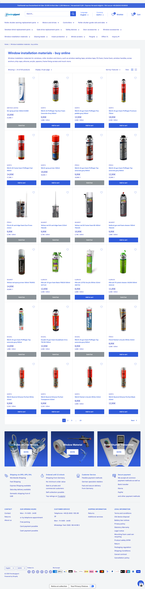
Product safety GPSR (122, 540)
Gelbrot (44, 222)
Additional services (95, 517)
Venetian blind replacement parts (17, 29)
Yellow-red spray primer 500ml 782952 (21, 282)
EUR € (20, 568)
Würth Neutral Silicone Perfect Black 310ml (122, 398)
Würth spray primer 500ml (50, 168)
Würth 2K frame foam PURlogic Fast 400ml (20, 169)
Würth (43, 108)
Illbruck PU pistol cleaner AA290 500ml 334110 (123, 283)
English (8, 568)
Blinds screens (77, 37)
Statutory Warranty (121, 527)
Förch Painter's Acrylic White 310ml (121, 340)
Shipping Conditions (122, 551)
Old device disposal (121, 517)
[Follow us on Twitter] (33, 571)
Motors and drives (49, 22)
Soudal (9, 337)
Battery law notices (121, 520)
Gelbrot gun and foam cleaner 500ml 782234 (122, 226)
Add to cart (55, 125)
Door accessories (90, 29)
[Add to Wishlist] (33, 78)
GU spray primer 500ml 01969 (18, 111)
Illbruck (44, 279)
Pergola (92, 37)
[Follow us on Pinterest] (42, 571)
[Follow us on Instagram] (37, 571)
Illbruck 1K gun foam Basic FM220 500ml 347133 (55, 283)
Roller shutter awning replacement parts (20, 22)
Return (117, 544)
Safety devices (71, 29)
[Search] (73, 13)
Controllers (67, 22)
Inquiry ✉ (115, 37)
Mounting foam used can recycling (124, 535)
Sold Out (21, 125)
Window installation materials (16, 37)
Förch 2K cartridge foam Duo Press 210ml (19, 226)
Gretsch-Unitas (12, 108)
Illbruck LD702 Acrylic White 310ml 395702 (87, 283)
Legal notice (119, 531)
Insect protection (58, 37)
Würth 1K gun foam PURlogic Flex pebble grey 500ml (87, 112)
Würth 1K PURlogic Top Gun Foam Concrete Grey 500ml (53, 112)
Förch (77, 165)
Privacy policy (119, 524)
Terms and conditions (122, 513)
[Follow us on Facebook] (29, 571)
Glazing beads (39, 37)
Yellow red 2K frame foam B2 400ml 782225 (87, 226)
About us (8, 520)
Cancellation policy (121, 558)
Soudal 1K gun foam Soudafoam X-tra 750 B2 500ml (54, 341)
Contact (8, 513)
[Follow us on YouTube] (46, 571)
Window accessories (111, 29)
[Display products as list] (136, 70)
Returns (8, 517)
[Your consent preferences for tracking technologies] (141, 585)
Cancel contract (120, 554)
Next (132, 420)
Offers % (105, 37)
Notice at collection (59, 586)
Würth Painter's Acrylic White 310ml (88, 397)
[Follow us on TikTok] (50, 571)
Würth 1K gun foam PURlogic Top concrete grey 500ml (86, 169)
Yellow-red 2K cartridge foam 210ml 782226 (54, 226)
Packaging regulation (122, 547)
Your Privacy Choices (79, 586)
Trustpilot (61, 496)
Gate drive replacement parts (48, 29)
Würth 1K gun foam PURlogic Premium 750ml (123, 112)
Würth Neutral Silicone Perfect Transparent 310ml (52, 398)
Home (6, 44)
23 (80, 420)
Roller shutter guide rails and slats (91, 22)
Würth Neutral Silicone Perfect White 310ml (20, 398)
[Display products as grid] (132, 70)
